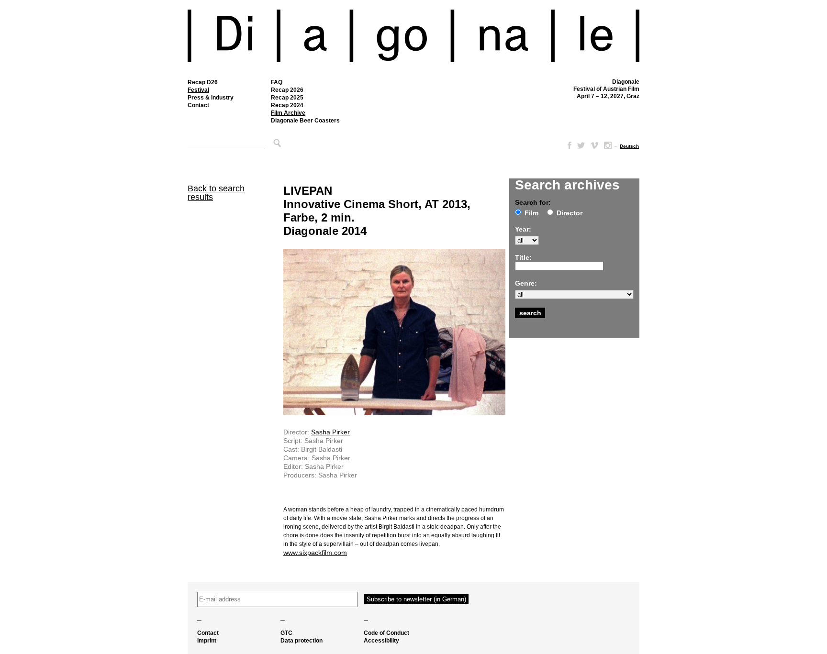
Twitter (581, 145)
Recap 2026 (287, 90)
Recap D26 (203, 82)
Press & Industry (211, 97)
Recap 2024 (287, 105)
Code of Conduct (386, 633)
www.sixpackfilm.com (315, 552)
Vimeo (594, 145)
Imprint (206, 640)
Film (531, 213)
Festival (198, 90)
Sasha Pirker (330, 432)
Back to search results (216, 193)
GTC (286, 633)
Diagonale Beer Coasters (305, 120)
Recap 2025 (287, 97)
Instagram (608, 145)
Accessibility (381, 640)
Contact (198, 105)
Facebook (567, 145)
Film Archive (288, 113)
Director (569, 213)
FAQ (276, 82)
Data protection (301, 640)
